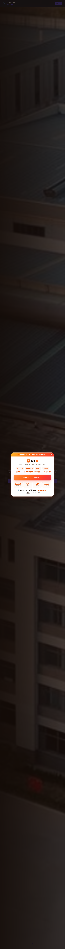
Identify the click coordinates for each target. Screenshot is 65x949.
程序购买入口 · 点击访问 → (32, 477)
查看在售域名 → (42, 490)
